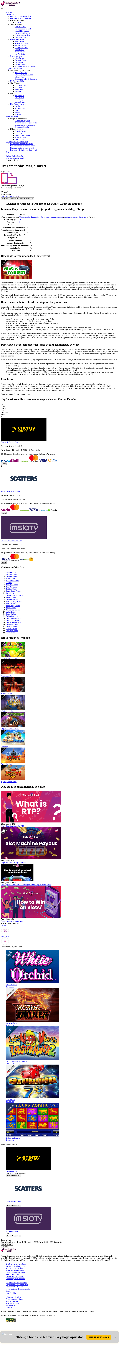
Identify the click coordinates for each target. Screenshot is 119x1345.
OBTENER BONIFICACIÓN (99, 1337)
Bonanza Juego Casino (14, 601)
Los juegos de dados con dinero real (23, 150)
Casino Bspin (10, 612)
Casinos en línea (12, 14)
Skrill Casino (19, 50)
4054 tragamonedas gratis (15, 158)
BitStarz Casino (11, 597)
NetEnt (17, 106)
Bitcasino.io (10, 593)
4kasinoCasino (11, 572)
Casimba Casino (12, 624)
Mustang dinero (11, 1023)
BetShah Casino (11, 589)
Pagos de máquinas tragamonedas (13, 863)
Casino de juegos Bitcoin (15, 595)
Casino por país (16, 56)
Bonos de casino (12, 117)
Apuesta (9, 12)
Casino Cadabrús (12, 616)
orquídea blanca (11, 985)
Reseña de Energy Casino (10, 442)
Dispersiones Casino (13, 1201)
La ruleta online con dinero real (21, 144)
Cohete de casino (12, 631)
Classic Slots (19, 77)
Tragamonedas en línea (14, 69)
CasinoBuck (10, 633)
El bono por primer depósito (25, 125)
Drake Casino (20, 140)
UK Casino (19, 62)
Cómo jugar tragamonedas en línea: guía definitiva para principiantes (26, 885)
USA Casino (19, 58)
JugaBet (18, 23)
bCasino (9, 583)
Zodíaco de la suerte (13, 1138)
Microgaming (20, 108)
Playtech (18, 114)
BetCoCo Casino (12, 585)
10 (20, 219)
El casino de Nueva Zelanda (25, 66)
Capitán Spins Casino (13, 622)
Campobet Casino (12, 620)
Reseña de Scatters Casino (10, 491)
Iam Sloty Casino (12, 1231)
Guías (8, 152)
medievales (5, 936)
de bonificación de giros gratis (26, 123)
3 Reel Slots (19, 96)
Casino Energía (11, 1171)
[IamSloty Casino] (24, 539)
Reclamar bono (7, 1244)
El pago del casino (17, 39)
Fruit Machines (20, 85)
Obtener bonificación (13, 1176)
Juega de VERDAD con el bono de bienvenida (17, 198)
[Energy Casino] (23, 440)
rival (16, 110)
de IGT (17, 112)
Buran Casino (11, 614)
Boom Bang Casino (13, 606)
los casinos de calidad (23, 29)
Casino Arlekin (11, 576)
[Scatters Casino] (23, 489)
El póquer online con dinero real (22, 148)
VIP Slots (18, 91)
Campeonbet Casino (13, 618)
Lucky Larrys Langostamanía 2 (17, 1061)
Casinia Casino (11, 627)
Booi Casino (10, 604)
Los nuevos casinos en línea (20, 18)
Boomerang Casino (13, 610)
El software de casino (18, 104)
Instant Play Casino (22, 31)
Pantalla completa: (8, 196)
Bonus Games (20, 102)
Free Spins (19, 100)
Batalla (3, 925)
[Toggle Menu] (2, 8)
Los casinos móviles (22, 35)
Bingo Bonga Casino (13, 591)
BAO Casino (10, 578)
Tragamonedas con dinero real (17, 142)
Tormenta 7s (10, 1100)
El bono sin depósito (22, 121)
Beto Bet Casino (12, 587)
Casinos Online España (14, 156)
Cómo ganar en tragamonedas (12, 921)
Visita (4, 464)
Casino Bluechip (12, 599)
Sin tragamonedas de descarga (52, 217)
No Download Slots (17, 81)
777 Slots (18, 87)
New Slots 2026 (21, 73)
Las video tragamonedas (24, 75)
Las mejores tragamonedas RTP (12, 826)
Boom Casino (11, 608)
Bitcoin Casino (20, 46)
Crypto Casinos (20, 27)
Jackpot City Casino (22, 135)
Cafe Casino (19, 133)
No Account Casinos (22, 33)
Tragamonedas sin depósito (29, 217)
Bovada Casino (20, 131)
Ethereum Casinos (21, 48)
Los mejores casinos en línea (20, 16)
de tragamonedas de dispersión (26, 79)
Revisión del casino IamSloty (11, 541)
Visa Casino (19, 41)
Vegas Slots (19, 89)
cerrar (17, 196)
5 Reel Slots (19, 98)
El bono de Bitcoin (22, 127)
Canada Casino (20, 64)
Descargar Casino (21, 37)
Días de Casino (11, 629)
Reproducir (10, 987)
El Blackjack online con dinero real (23, 146)
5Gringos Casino (12, 574)
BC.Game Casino (12, 581)
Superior (4, 1247)
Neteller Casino (20, 52)
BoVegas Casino (21, 137)
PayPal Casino (20, 54)
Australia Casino (21, 60)
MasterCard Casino (22, 43)
